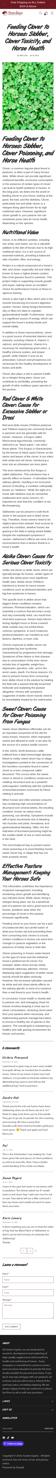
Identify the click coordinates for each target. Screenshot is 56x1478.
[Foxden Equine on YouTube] (12, 1438)
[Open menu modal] (52, 13)
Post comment (11, 1327)
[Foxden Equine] (12, 13)
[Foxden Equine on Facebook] (4, 1438)
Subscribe (49, 1428)
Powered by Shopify (13, 1467)
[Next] (52, 4)
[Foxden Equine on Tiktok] (8, 1438)
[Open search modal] (40, 13)
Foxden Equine (31, 1455)
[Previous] (4, 4)
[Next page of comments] (35, 1250)
